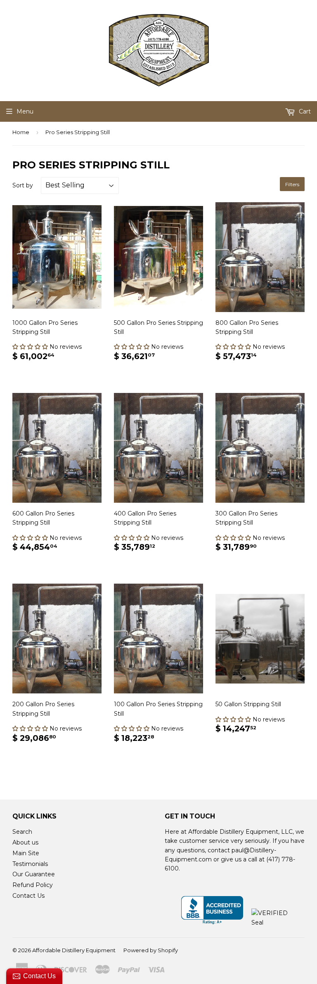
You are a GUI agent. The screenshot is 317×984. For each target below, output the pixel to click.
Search (22, 831)
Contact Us (28, 895)
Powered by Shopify (150, 950)
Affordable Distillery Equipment (74, 950)
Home (20, 132)
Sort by (22, 185)
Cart (304, 111)
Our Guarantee (33, 874)
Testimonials (30, 864)
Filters (292, 184)
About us (25, 842)
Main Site (25, 853)
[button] (31, 346)
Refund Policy (32, 885)
